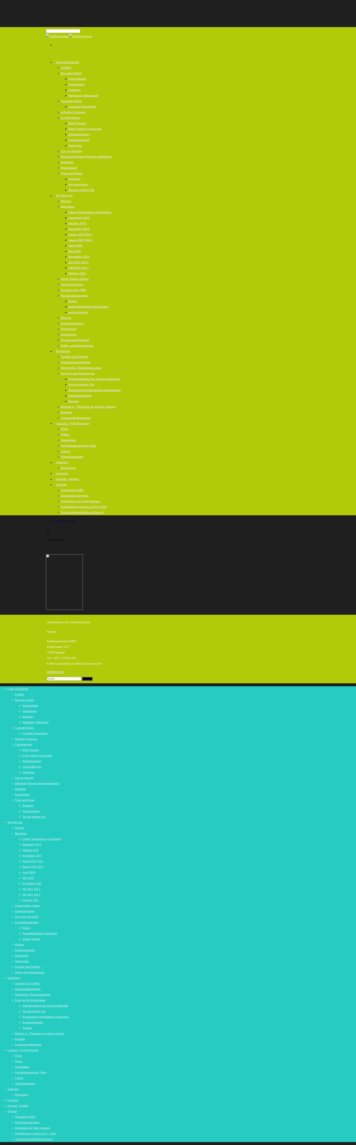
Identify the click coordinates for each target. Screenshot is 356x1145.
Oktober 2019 (77, 223)
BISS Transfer (77, 123)
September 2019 (79, 218)
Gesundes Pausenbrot (82, 106)
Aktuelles (62, 462)
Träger (65, 434)
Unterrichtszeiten (72, 284)
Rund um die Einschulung (78, 373)
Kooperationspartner (74, 295)
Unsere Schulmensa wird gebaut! (89, 212)
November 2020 (78, 256)
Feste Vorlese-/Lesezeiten (85, 129)
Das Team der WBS (73, 290)
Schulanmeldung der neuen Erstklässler (94, 379)
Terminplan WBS (72, 490)
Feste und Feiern (72, 173)
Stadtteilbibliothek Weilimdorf (88, 306)
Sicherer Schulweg (73, 112)
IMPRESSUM (55, 672)
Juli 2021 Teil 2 (78, 268)
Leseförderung (70, 118)
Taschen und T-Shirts (74, 357)
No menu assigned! (64, 520)
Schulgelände (77, 79)
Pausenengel (69, 168)
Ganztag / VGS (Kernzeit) (73, 423)
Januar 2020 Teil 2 (80, 240)
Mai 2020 (74, 251)
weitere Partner (78, 312)
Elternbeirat (68, 329)
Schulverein (69, 334)
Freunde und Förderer (75, 340)
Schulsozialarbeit (72, 323)
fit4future (74, 90)
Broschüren (68, 468)
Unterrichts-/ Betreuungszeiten (81, 368)
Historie (66, 201)
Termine (73, 401)
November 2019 (78, 229)
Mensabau (67, 206)
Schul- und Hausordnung (77, 345)
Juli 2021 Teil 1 (78, 262)
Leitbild (66, 67)
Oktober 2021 (77, 273)
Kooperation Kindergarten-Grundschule (94, 390)
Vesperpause (76, 84)
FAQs (64, 429)
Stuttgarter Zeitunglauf (83, 95)
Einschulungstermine (75, 495)
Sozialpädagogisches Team (78, 445)
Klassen (66, 318)
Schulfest (74, 179)
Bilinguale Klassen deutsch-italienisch (86, 156)
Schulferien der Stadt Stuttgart (80, 501)
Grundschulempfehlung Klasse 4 (82, 512)
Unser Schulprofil (67, 62)
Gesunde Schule (71, 101)
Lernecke (12, 1100)
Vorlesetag (75, 145)
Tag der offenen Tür (81, 190)
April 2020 (75, 245)
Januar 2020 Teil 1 (80, 234)
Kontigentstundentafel (75, 362)
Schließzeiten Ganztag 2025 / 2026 (84, 507)
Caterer (65, 451)
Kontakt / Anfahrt (67, 479)
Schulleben (63, 351)
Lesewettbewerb (79, 140)
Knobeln (66, 412)
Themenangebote (72, 457)
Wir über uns (64, 195)
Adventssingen (78, 184)
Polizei (72, 301)
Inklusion (67, 162)
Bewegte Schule (71, 73)
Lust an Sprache (71, 151)
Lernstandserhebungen (28, 1044)
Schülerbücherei (79, 134)
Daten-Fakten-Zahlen (75, 279)
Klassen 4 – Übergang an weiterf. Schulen (88, 407)
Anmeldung (68, 440)
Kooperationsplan (80, 395)
